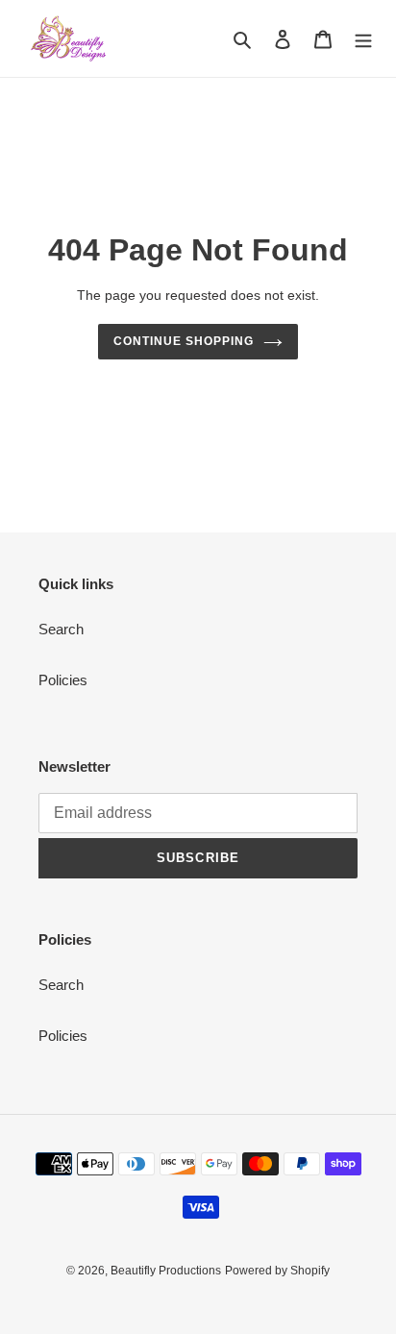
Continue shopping (183, 341)
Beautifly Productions (166, 1270)
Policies (62, 680)
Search (61, 629)
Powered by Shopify (277, 1270)
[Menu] (363, 39)
